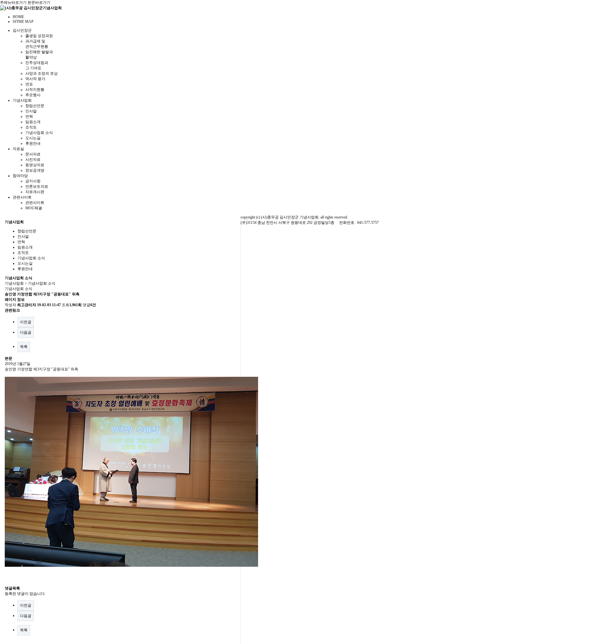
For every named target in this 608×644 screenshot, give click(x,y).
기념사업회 (22, 100)
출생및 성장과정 (39, 36)
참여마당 (20, 176)
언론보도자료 (36, 186)
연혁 (29, 116)
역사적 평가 (35, 79)
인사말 (31, 111)
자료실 (18, 149)
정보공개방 (34, 170)
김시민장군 (22, 30)
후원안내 (33, 143)
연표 (29, 84)
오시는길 (33, 138)
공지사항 (33, 181)
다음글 (25, 332)
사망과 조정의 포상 (41, 73)
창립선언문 (34, 106)
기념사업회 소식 (39, 132)
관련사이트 (22, 197)
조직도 (31, 127)
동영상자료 (34, 165)
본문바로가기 (39, 2)
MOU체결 (33, 208)
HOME (18, 17)
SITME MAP (23, 21)
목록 (24, 346)
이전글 (25, 322)
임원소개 (33, 122)
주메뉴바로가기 (13, 2)
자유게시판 (34, 192)
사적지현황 (34, 89)
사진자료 (33, 159)
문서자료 (33, 154)
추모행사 (33, 95)
